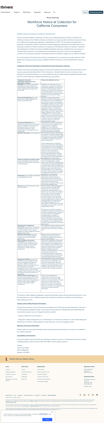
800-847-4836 (87, 386)
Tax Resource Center (28, 395)
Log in (85, 12)
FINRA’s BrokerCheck (34, 405)
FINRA (31, 401)
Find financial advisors (96, 12)
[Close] (52, 412)
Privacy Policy (43, 414)
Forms (15, 395)
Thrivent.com (26, 405)
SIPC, (36, 401)
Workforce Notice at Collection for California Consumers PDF (36, 34)
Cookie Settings (9, 395)
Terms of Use (43, 395)
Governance (20, 395)
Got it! (47, 419)
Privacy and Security (53, 17)
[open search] (54, 12)
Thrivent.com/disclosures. (11, 402)
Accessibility (37, 395)
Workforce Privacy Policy (34, 60)
